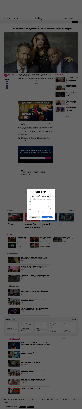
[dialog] (41, 204)
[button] (41, 204)
